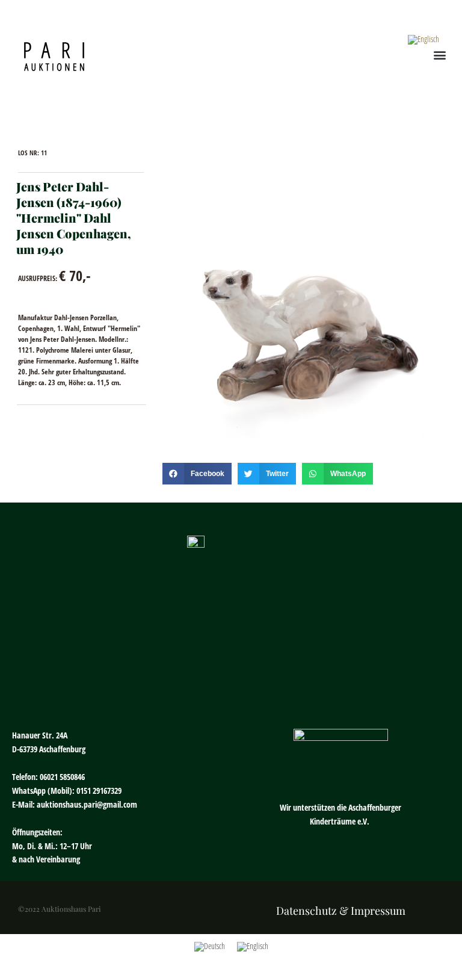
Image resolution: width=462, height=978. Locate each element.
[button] (440, 55)
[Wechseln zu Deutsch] (209, 947)
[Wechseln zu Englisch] (423, 40)
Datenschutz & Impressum (340, 910)
